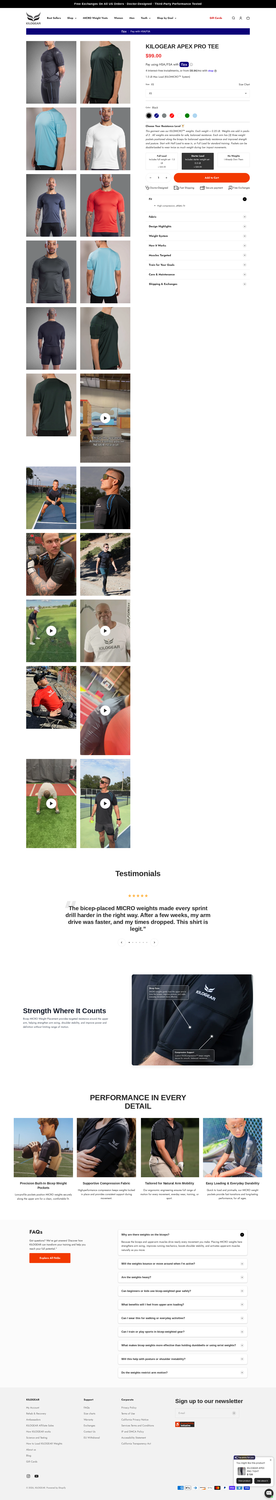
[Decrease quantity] (150, 177)
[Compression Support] (212, 1036)
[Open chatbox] (268, 1493)
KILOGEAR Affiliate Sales (40, 1425)
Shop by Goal (165, 18)
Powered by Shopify (56, 1487)
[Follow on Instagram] (28, 1476)
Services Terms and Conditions (137, 1425)
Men (131, 18)
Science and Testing (36, 1437)
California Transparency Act (136, 1443)
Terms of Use (128, 1413)
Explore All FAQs (50, 1258)
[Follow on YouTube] (36, 1476)
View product (244, 1481)
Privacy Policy (128, 1407)
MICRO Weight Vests (95, 18)
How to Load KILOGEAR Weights (44, 1443)
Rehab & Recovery (36, 1413)
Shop (70, 18)
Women (118, 18)
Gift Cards (216, 18)
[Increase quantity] (166, 177)
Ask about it (262, 1481)
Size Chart (244, 84)
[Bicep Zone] (190, 1027)
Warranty (88, 1419)
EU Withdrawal (92, 1437)
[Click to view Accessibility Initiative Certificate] (212, 1424)
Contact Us (89, 1431)
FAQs (87, 1407)
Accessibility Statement (133, 1437)
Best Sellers (54, 18)
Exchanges (89, 1425)
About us (31, 1449)
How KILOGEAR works (38, 1431)
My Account (32, 1407)
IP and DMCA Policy (132, 1431)
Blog (28, 1455)
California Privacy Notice (134, 1419)
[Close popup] (270, 1460)
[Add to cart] (212, 178)
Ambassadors (33, 1419)
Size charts (89, 1413)
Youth (144, 18)
